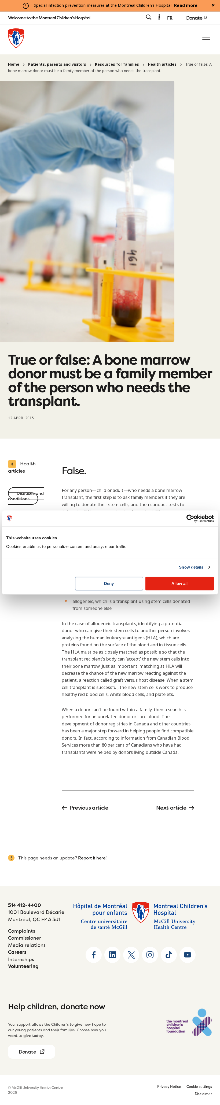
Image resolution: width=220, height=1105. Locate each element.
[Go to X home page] (131, 955)
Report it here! (92, 858)
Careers (17, 952)
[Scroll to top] (207, 1067)
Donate (194, 17)
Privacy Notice (169, 1086)
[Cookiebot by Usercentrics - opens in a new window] (190, 518)
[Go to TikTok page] (169, 955)
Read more (185, 5)
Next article (171, 808)
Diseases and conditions (26, 496)
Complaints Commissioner (24, 934)
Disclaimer (203, 1093)
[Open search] (148, 17)
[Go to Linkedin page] (112, 955)
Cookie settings (199, 1086)
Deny (109, 583)
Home (13, 64)
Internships (21, 959)
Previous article (88, 808)
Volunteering (23, 966)
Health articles (162, 64)
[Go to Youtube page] (187, 955)
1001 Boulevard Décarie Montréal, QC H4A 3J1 (36, 915)
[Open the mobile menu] (206, 39)
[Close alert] (213, 5)
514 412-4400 (24, 905)
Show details (191, 567)
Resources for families (117, 64)
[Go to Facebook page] (94, 955)
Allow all (179, 583)
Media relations (27, 945)
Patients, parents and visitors (57, 64)
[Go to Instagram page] (150, 955)
